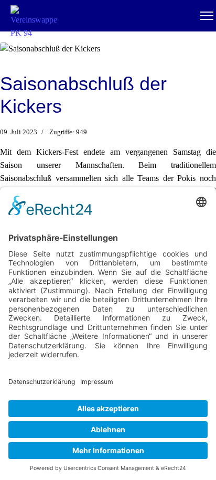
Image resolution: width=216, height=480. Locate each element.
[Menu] (206, 16)
